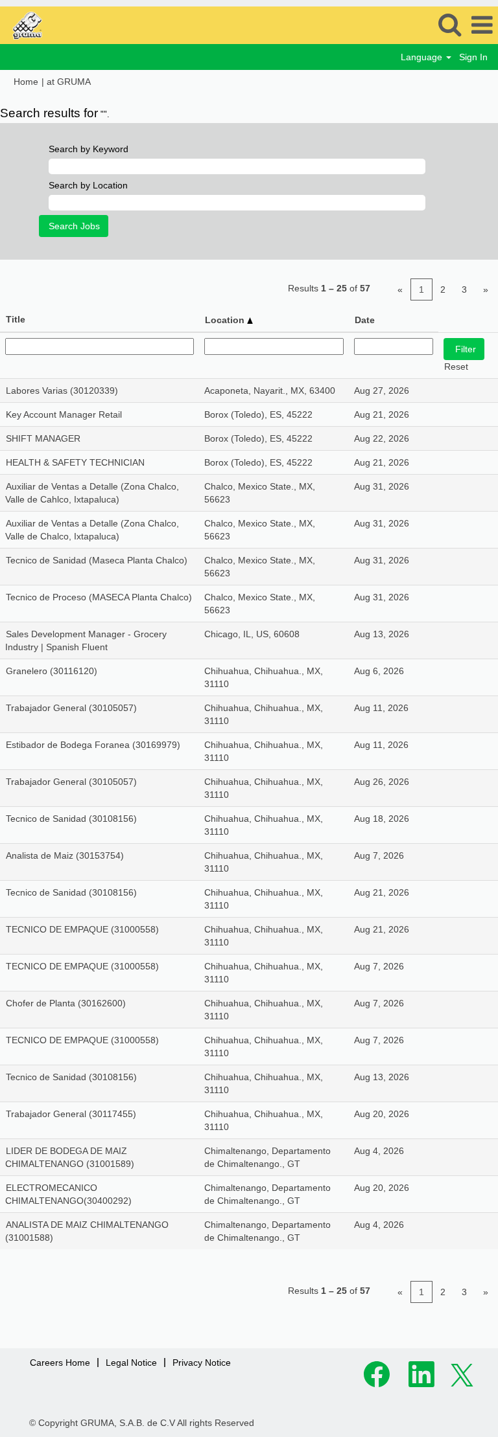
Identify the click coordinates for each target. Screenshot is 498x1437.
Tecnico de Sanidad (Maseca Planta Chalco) (96, 560)
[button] (482, 24)
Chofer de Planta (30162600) (66, 1003)
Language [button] (423, 57)
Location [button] (226, 320)
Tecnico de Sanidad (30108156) (71, 818)
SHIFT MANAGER (43, 438)
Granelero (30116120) (51, 671)
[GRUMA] (58, 24)
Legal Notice (131, 1362)
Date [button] (365, 320)
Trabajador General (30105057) (71, 708)
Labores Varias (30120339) (62, 390)
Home (26, 81)
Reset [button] (456, 366)
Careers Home (60, 1362)
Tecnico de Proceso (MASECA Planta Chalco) (99, 597)
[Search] (449, 24)
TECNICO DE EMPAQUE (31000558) (82, 929)
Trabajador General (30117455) (71, 1114)
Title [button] (15, 319)
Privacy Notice (201, 1362)
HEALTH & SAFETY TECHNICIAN (75, 462)
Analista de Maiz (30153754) (65, 855)
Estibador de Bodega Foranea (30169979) (93, 745)
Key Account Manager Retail (64, 414)
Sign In (473, 57)
